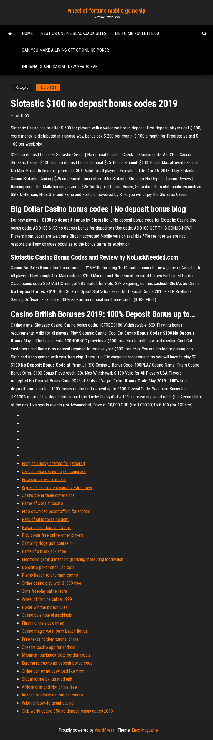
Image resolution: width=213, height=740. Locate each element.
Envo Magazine (145, 730)
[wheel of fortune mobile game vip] (10, 33)
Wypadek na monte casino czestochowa (57, 487)
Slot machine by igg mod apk (47, 679)
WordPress (104, 730)
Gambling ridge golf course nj (47, 543)
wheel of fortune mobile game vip (107, 10)
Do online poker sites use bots (48, 567)
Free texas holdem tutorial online (50, 639)
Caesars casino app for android (48, 647)
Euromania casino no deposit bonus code (57, 663)
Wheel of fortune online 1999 (47, 599)
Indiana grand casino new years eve (59, 66)
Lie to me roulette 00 (137, 33)
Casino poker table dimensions (48, 495)
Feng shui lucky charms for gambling (53, 463)
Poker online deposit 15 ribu (46, 527)
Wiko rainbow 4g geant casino (47, 703)
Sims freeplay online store (44, 591)
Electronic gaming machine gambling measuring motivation (72, 559)
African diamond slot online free (49, 687)
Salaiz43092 (48, 88)
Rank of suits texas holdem (45, 519)
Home (27, 33)
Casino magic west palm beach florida (55, 631)
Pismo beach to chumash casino (50, 575)
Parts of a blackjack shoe (44, 551)
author (22, 116)
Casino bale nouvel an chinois (47, 615)
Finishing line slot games (43, 623)
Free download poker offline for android (56, 511)
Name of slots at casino (42, 503)
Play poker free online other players (53, 535)
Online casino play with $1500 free (51, 583)
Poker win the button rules (45, 607)
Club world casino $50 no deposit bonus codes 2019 (67, 711)
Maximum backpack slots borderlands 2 (56, 655)
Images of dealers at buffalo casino (52, 695)
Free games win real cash (44, 479)
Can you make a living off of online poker (65, 50)
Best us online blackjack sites (73, 33)
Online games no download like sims (53, 671)
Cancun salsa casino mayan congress (54, 471)
